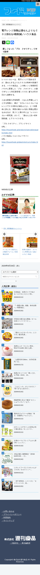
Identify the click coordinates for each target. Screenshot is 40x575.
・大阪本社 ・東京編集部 (20, 543)
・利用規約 (6, 518)
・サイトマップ (8, 521)
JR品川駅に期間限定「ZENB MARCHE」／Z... (24, 455)
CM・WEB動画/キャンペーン (13, 228)
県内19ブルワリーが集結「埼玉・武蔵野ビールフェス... (24, 414)
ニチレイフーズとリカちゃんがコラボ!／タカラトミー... (25, 468)
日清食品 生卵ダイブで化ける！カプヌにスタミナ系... (24, 293)
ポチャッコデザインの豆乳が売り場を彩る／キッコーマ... (25, 428)
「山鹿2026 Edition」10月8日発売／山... (25, 360)
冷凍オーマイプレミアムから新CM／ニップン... (25, 441)
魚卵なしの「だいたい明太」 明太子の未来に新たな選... (25, 347)
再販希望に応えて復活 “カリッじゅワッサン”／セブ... (25, 401)
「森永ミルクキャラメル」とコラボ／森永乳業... (25, 333)
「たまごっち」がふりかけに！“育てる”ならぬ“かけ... (25, 387)
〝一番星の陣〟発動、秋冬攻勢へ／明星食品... (25, 306)
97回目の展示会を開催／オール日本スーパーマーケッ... (25, 320)
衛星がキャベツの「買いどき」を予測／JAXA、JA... (25, 374)
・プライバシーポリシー (12, 514)
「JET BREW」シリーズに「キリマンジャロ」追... (25, 482)
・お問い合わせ (8, 511)
